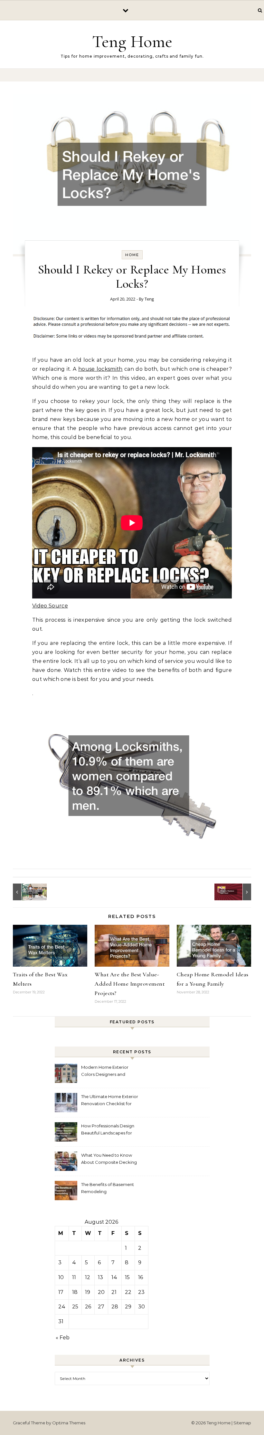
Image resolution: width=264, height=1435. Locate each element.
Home (132, 255)
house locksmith (100, 369)
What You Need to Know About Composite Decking (109, 1159)
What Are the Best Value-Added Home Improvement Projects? (130, 984)
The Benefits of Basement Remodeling (107, 1188)
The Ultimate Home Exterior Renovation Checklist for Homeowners (109, 1101)
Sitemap (242, 1422)
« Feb (63, 1338)
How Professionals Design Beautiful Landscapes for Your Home (107, 1130)
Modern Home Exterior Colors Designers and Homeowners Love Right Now (106, 1071)
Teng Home (132, 41)
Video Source (50, 606)
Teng (149, 299)
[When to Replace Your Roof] (236, 892)
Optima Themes (68, 1422)
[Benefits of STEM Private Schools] (27, 892)
